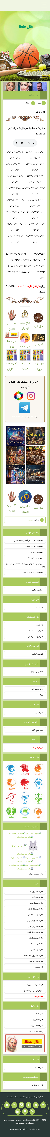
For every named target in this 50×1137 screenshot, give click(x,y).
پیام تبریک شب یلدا (36, 1031)
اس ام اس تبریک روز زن (34, 546)
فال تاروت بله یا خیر (35, 961)
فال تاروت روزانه (38, 366)
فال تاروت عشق (37, 949)
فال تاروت (39, 967)
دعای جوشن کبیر (36, 689)
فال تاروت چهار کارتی (35, 920)
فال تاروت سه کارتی (35, 914)
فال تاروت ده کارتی (36, 944)
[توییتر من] (7, 1105)
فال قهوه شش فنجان (35, 636)
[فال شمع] (15, 456)
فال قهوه (39, 625)
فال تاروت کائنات (25, 366)
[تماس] (14, 1105)
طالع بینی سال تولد (36, 874)
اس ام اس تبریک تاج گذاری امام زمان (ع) (28, 540)
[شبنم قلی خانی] (10, 87)
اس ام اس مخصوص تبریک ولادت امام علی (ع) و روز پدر (25, 565)
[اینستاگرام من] (21, 1105)
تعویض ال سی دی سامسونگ (32, 990)
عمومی (30, 520)
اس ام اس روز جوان (36, 552)
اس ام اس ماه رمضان (35, 558)
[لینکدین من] (18, 1111)
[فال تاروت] (35, 437)
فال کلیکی (39, 712)
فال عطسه (39, 1067)
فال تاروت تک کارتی (35, 909)
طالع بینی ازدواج (25, 325)
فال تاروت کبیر (37, 897)
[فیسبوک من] (28, 1105)
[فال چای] (35, 475)
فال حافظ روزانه (11, 343)
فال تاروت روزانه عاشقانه (33, 955)
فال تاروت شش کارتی (35, 932)
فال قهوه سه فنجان (36, 631)
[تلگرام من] (36, 1105)
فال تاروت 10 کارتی (11, 366)
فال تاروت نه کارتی (36, 938)
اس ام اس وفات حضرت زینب (32, 572)
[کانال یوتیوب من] (25, 1111)
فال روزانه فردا (37, 1085)
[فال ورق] (15, 475)
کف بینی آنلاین (11, 326)
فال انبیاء (38, 344)
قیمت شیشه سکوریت (35, 984)
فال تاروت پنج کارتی (35, 926)
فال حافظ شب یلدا (36, 1025)
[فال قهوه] (35, 456)
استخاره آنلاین (37, 590)
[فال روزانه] (15, 437)
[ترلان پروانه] (25, 87)
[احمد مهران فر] (39, 87)
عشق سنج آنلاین (37, 730)
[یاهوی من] (43, 1105)
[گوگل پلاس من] (32, 1111)
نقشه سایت (14, 1129)
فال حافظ (26, 26)
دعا (41, 695)
